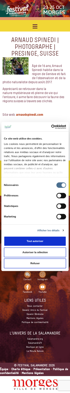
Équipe (4, 369)
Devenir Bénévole (35, 314)
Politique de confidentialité (35, 322)
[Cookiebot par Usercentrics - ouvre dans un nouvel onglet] (51, 127)
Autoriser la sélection (35, 252)
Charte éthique (20, 369)
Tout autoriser (35, 241)
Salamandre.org (35, 339)
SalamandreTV (35, 343)
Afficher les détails (48, 230)
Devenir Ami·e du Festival (35, 310)
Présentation (41, 369)
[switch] (61, 195)
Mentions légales (35, 318)
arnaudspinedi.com (29, 115)
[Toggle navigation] (35, 26)
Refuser (35, 263)
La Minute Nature (35, 351)
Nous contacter (35, 306)
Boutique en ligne (35, 347)
